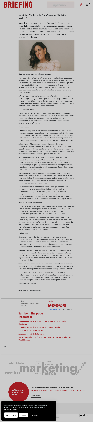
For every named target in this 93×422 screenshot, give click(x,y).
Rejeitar (23, 415)
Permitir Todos (11, 415)
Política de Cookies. (10, 409)
